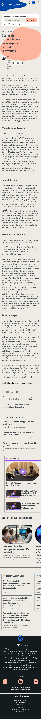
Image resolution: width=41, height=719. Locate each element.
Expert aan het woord (15, 576)
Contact (20, 707)
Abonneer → (32, 20)
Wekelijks (18, 24)
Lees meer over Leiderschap (17, 517)
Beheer (9, 383)
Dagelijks (9, 24)
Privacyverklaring (20, 712)
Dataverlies (15, 383)
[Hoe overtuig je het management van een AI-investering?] (17, 534)
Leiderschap (11, 31)
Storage (30, 383)
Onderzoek (23, 383)
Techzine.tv (14, 458)
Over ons (20, 705)
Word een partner (20, 700)
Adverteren (20, 702)
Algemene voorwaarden (20, 709)
